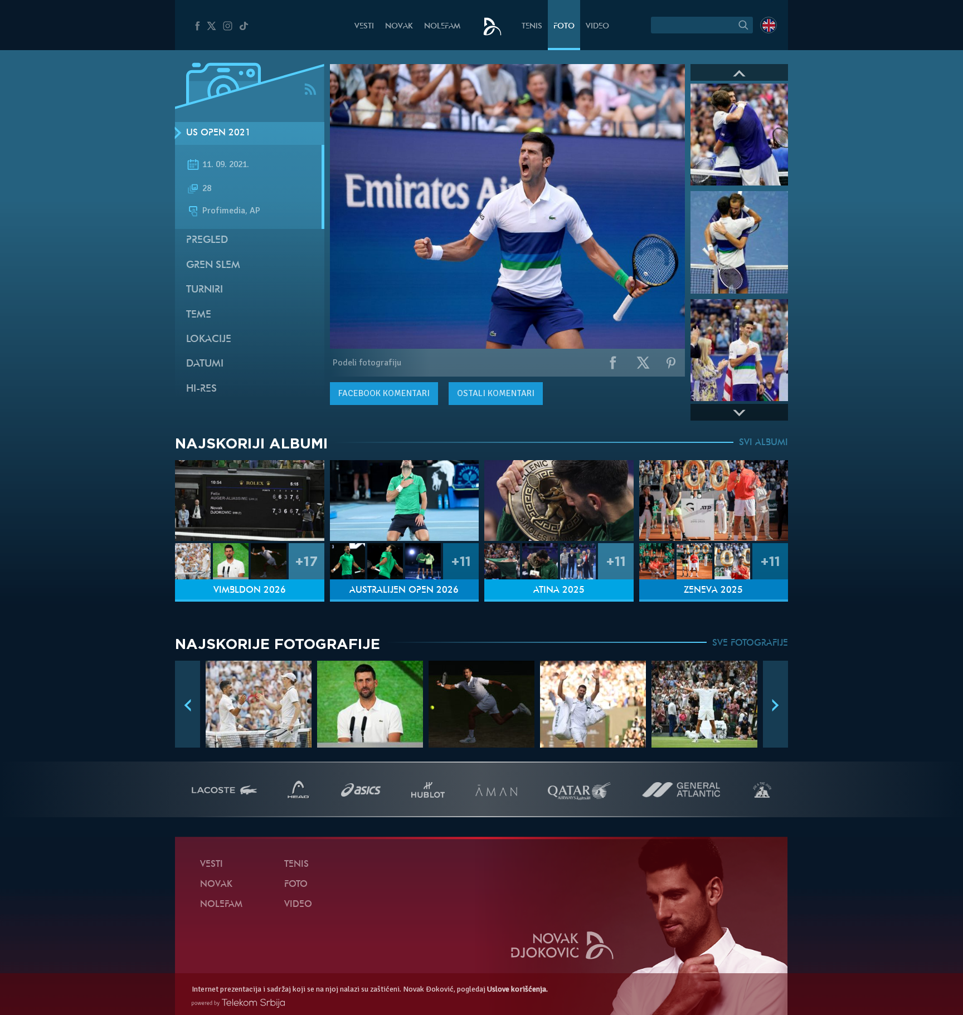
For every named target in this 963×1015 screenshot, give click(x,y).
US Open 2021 (218, 133)
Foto (564, 26)
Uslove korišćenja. (517, 989)
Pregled (207, 240)
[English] (768, 25)
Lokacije (208, 339)
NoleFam (442, 26)
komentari (384, 393)
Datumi (204, 364)
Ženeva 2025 (713, 590)
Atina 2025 (559, 590)
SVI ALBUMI (763, 442)
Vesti (364, 26)
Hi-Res (201, 389)
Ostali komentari (495, 393)
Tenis (532, 26)
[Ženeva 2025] (714, 500)
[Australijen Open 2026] (404, 500)
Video (597, 26)
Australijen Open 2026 (404, 590)
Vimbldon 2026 (249, 590)
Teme (198, 315)
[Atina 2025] (559, 500)
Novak (399, 26)
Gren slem (213, 265)
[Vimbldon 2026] (249, 500)
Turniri (204, 290)
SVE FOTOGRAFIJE (750, 643)
